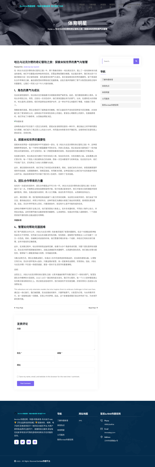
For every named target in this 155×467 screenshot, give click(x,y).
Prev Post (19, 308)
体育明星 (112, 6)
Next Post (92, 308)
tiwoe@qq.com (109, 432)
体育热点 (103, 6)
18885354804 (109, 424)
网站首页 (82, 6)
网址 (19, 365)
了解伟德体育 (92, 6)
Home (50, 29)
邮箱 (59, 353)
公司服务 (121, 6)
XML (80, 420)
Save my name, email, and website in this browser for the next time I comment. (49, 376)
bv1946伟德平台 (43, 461)
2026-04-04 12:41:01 (31, 67)
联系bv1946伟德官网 (133, 6)
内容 (19, 328)
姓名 (19, 353)
